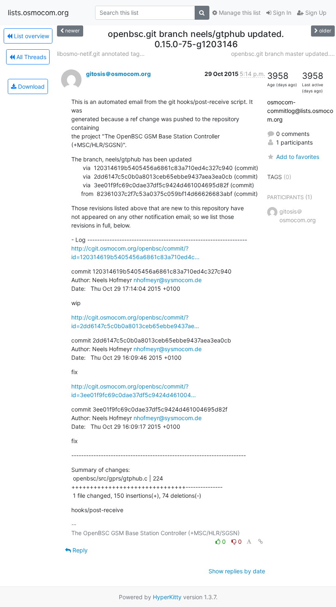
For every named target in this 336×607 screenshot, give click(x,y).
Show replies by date (237, 571)
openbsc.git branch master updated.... (283, 53)
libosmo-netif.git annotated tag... (101, 53)
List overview (30, 35)
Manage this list (239, 12)
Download (30, 86)
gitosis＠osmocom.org (118, 73)
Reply (79, 550)
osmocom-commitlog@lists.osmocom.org (300, 111)
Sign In (281, 12)
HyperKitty (167, 596)
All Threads (30, 56)
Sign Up (315, 12)
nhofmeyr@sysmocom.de (168, 279)
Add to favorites (297, 156)
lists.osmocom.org (38, 12)
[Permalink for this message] (260, 541)
